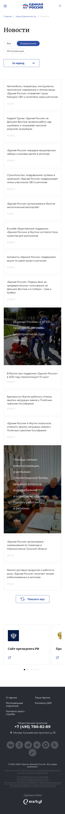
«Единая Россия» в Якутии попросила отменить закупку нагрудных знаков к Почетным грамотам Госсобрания (29, 427)
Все (9, 43)
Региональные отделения (14, 704)
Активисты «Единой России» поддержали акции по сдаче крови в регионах (31, 259)
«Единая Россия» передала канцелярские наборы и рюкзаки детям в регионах (31, 152)
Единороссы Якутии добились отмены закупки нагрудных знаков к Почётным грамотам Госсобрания (29, 400)
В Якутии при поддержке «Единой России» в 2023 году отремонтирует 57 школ (32, 375)
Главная (8, 16)
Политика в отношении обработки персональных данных (32, 782)
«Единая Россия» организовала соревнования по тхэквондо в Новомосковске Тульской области (27, 545)
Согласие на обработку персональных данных (33, 785)
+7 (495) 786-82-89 (32, 727)
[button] (24, 669)
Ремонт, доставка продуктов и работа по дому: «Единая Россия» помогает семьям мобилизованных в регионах (30, 574)
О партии (11, 697)
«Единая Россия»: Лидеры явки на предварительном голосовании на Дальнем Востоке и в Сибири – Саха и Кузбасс (29, 287)
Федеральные (28, 43)
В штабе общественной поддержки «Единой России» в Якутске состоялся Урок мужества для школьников (32, 232)
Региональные (15, 51)
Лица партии (42, 697)
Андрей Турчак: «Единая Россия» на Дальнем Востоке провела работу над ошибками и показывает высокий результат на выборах (29, 123)
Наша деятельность (26, 16)
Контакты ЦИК (43, 703)
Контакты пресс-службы (15, 713)
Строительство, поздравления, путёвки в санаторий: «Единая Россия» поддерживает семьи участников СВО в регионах (32, 179)
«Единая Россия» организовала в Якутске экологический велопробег (31, 205)
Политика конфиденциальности (33, 780)
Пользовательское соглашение (32, 777)
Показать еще (36, 599)
